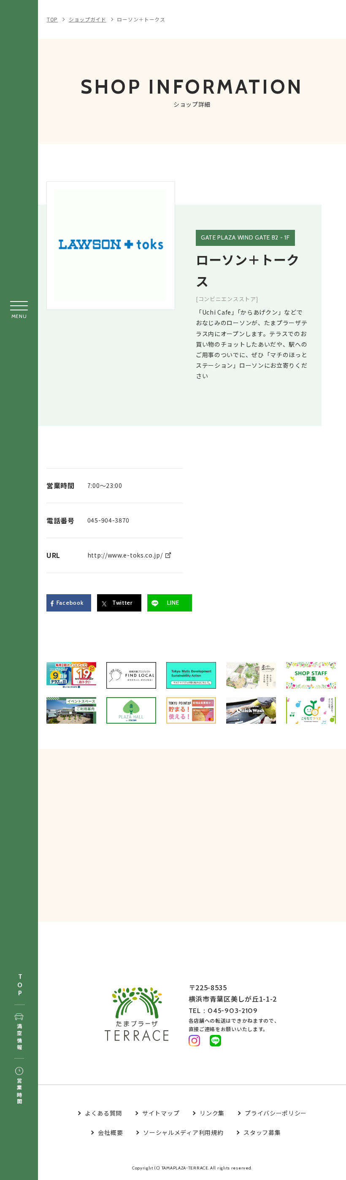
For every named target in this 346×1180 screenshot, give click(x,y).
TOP (20, 985)
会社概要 (110, 1132)
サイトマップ (160, 1113)
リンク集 (212, 1113)
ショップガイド (87, 19)
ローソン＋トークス (141, 19)
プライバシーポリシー (276, 1113)
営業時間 (19, 1092)
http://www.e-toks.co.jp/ (125, 555)
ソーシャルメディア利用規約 (183, 1132)
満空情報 (19, 1037)
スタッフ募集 (262, 1132)
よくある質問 (103, 1113)
